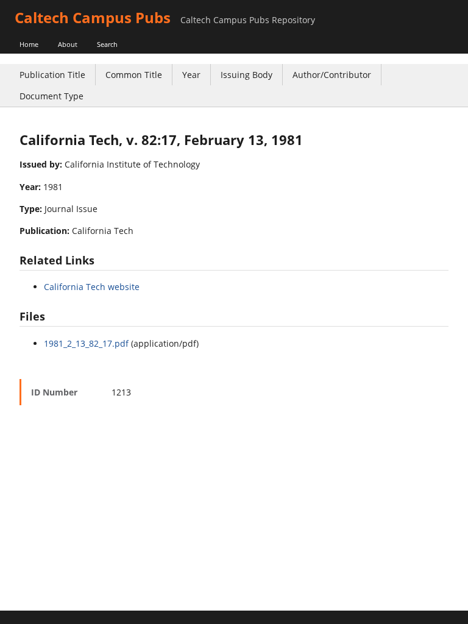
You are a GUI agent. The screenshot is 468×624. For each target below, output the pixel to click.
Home (29, 44)
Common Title (133, 74)
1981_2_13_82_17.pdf (86, 343)
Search (107, 44)
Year (191, 74)
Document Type (51, 96)
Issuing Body (246, 74)
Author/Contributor (331, 74)
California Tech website (92, 286)
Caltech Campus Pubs (93, 17)
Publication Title (52, 74)
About (67, 44)
